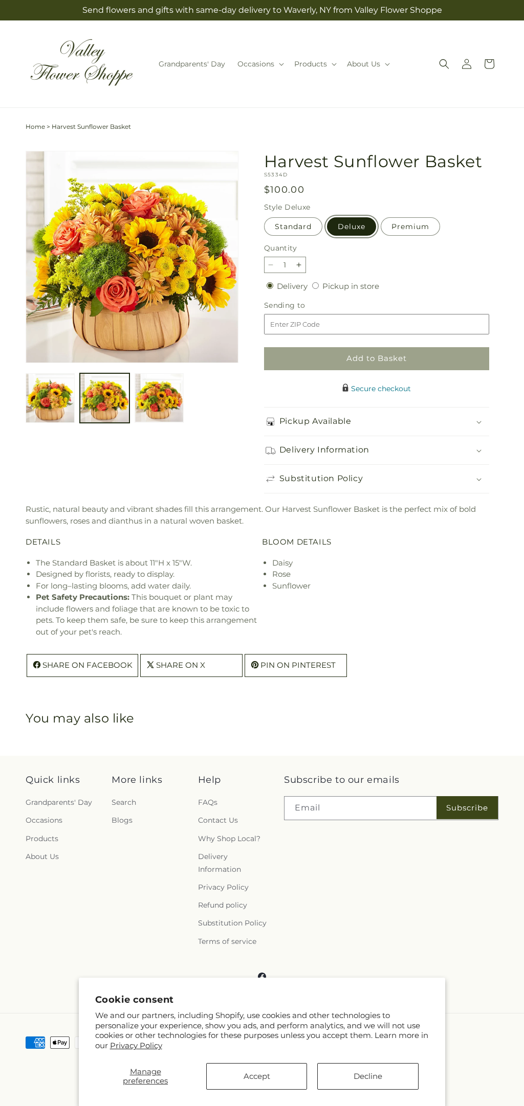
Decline (368, 1076)
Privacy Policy (136, 1045)
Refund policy (222, 905)
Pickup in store (350, 286)
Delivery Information (219, 863)
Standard (293, 226)
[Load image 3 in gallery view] (159, 397)
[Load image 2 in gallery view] (104, 397)
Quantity (280, 248)
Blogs (122, 820)
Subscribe (467, 807)
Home (35, 126)
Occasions (44, 820)
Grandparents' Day (59, 802)
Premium (410, 226)
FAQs (207, 802)
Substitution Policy (232, 923)
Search (124, 802)
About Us (42, 856)
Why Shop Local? (229, 838)
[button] (259, 64)
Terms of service (227, 941)
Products (42, 838)
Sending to (300, 305)
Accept (257, 1076)
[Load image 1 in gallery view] (50, 397)
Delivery (293, 286)
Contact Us (218, 820)
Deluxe (351, 226)
